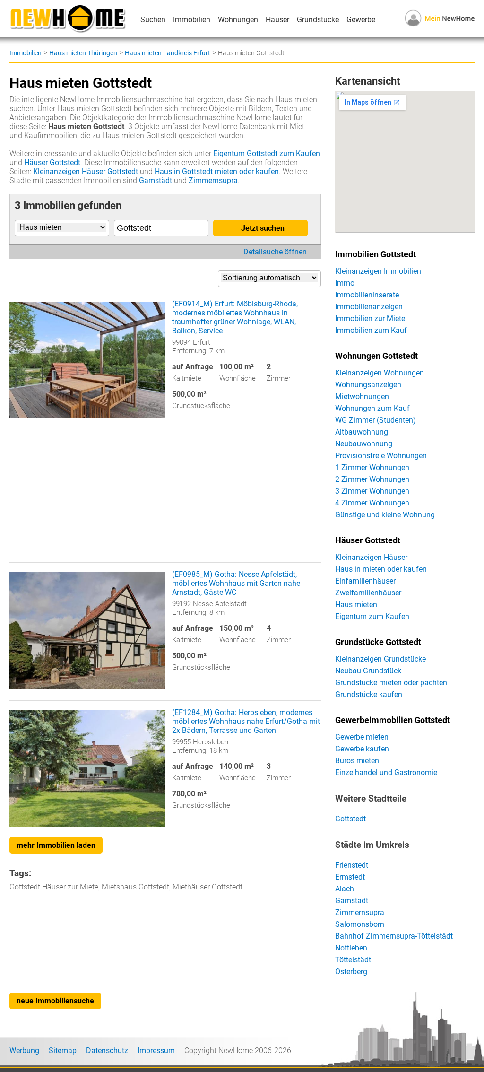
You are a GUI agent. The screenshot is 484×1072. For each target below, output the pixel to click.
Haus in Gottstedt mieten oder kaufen (217, 171)
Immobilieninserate (367, 294)
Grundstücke (318, 19)
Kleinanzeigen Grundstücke (380, 658)
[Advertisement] (165, 496)
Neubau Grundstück (368, 670)
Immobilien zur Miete (370, 318)
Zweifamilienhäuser (368, 592)
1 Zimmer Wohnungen (372, 467)
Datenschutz (107, 1050)
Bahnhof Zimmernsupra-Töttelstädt (394, 936)
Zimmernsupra (213, 180)
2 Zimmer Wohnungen (372, 479)
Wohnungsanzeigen (368, 384)
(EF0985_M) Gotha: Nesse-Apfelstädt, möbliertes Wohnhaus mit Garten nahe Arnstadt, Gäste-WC (236, 583)
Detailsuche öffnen (275, 251)
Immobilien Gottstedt (375, 254)
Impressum (156, 1050)
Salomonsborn (359, 924)
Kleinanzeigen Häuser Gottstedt (85, 171)
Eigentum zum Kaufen (372, 616)
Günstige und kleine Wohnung (385, 514)
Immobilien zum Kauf (371, 330)
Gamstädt (155, 180)
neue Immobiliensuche (55, 1000)
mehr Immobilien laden (56, 845)
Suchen (152, 19)
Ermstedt (350, 876)
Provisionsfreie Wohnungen (381, 455)
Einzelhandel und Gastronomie (386, 772)
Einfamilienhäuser (365, 580)
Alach (344, 888)
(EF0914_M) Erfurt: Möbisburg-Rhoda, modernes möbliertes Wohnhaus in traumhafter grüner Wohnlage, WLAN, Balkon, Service (235, 317)
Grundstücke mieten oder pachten (391, 682)
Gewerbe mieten (362, 736)
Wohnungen (238, 19)
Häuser (277, 19)
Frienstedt (351, 865)
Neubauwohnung (363, 443)
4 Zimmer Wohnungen (372, 502)
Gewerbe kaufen (362, 748)
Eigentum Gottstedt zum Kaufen (266, 153)
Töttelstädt (353, 959)
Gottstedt (350, 818)
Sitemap (63, 1050)
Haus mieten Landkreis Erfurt (167, 53)
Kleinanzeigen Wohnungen (379, 372)
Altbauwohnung (361, 431)
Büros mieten (357, 760)
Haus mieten (356, 604)
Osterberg (351, 971)
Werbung (24, 1050)
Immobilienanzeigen (369, 306)
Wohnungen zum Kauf (372, 408)
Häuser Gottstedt (52, 162)
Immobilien (191, 19)
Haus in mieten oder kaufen (381, 569)
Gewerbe (360, 19)
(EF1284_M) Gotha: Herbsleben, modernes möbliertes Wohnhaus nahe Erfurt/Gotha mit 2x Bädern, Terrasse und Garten (246, 721)
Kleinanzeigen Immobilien (378, 271)
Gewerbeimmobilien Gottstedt (392, 720)
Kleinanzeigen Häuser (371, 557)
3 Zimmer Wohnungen (372, 491)
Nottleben (351, 947)
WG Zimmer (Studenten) (375, 420)
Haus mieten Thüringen (83, 53)
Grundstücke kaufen (368, 694)
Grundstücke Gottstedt (378, 642)
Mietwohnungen (362, 396)
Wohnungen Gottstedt (376, 356)
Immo (344, 283)
